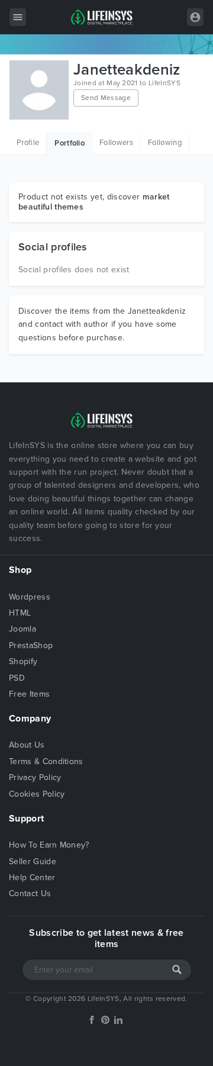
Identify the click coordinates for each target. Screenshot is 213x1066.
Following (165, 142)
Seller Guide (32, 861)
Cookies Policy (36, 794)
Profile (28, 142)
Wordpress (29, 597)
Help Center (32, 877)
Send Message (106, 98)
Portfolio (69, 143)
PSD (17, 678)
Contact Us (30, 893)
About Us (27, 745)
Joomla (22, 629)
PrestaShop (31, 645)
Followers (116, 142)
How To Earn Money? (49, 845)
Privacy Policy (35, 777)
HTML (20, 613)
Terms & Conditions (46, 761)
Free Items (29, 694)
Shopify (23, 661)
